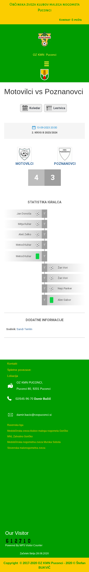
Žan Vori (63, 267)
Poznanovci (65, 164)
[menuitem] (77, 19)
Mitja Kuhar (24, 224)
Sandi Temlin (24, 329)
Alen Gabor (64, 299)
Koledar (34, 108)
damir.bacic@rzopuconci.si (34, 414)
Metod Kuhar (23, 244)
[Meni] (47, 64)
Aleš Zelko (25, 234)
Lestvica (59, 108)
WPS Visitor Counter (30, 545)
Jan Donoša (24, 213)
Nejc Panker (65, 288)
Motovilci (24, 164)
